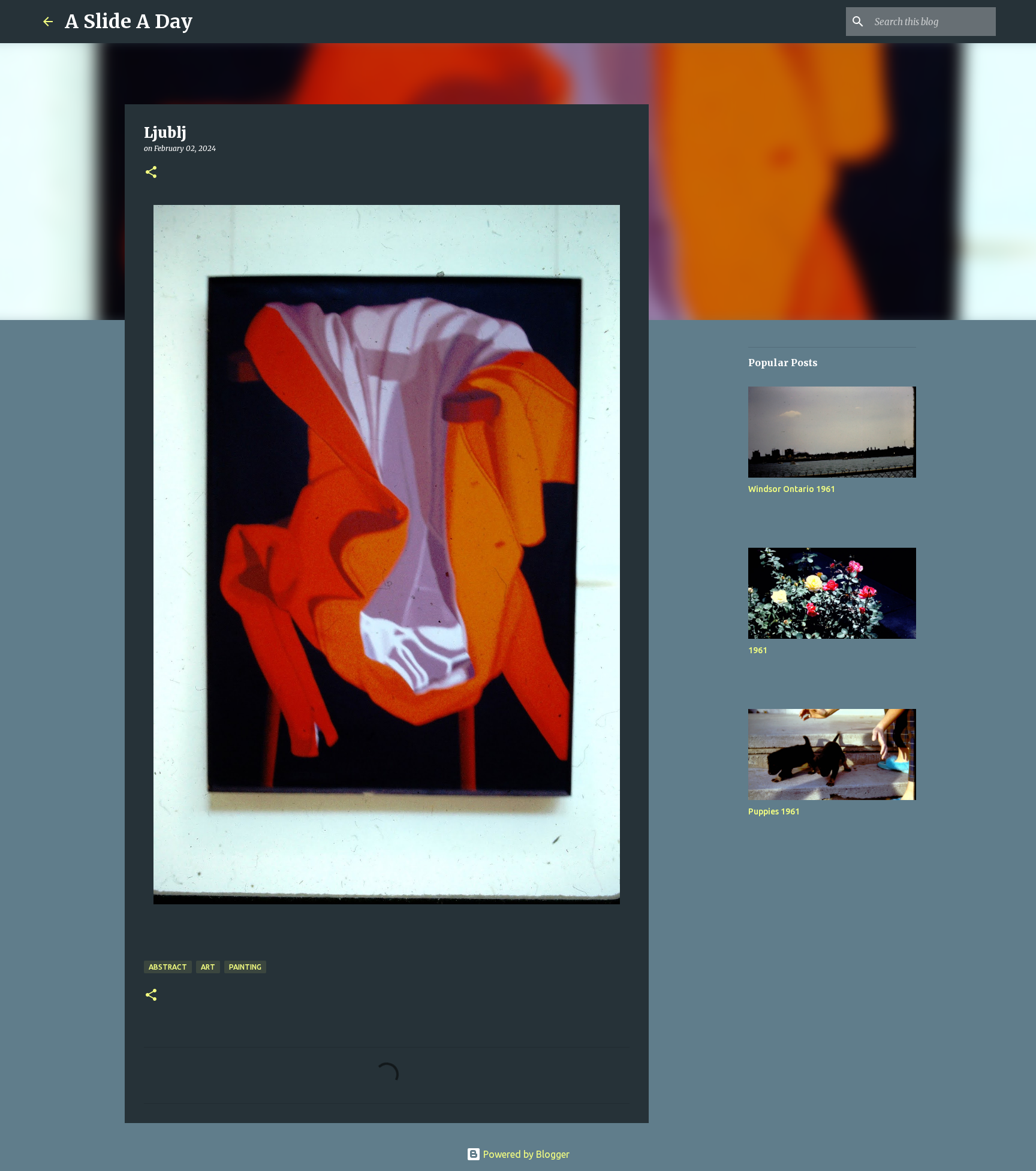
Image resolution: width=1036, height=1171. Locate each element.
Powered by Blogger (525, 1154)
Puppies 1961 (774, 811)
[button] (151, 173)
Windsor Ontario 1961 (791, 489)
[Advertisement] (709, 518)
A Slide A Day (128, 22)
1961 (757, 650)
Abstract (168, 967)
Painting (245, 967)
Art (208, 967)
